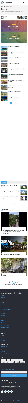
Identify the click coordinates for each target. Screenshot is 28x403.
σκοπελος (22, 362)
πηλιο (13, 362)
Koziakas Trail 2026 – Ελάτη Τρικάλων (11, 254)
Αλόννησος (3, 313)
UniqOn (18, 400)
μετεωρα (3, 362)
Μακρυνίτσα (3, 318)
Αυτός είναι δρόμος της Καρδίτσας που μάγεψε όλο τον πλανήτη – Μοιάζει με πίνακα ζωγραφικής (13, 232)
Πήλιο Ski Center (4, 300)
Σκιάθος (2, 295)
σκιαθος (17, 362)
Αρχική (2, 6)
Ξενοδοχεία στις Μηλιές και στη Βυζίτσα (16, 69)
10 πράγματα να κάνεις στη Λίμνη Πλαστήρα (10, 191)
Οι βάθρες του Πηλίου (8, 275)
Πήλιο (2, 322)
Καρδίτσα (3, 329)
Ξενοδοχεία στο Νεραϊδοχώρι (14, 91)
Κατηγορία (6, 6)
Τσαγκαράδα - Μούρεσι (5, 327)
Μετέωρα (3, 297)
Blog (4, 228)
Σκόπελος (3, 304)
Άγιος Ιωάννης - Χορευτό (6, 309)
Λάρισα (2, 302)
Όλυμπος (3, 315)
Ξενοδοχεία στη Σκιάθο (13, 26)
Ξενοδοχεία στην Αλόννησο (14, 46)
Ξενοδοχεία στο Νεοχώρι (13, 63)
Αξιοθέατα (4, 274)
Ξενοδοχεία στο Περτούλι (13, 97)
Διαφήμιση (3, 351)
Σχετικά (2, 349)
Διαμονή (10, 6)
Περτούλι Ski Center (5, 325)
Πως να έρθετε (4, 346)
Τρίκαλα (2, 320)
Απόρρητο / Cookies (5, 353)
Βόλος (2, 311)
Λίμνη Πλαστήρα (4, 307)
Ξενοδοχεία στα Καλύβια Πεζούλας (15, 57)
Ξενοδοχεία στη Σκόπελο (13, 38)
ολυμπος (8, 362)
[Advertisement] (14, 147)
